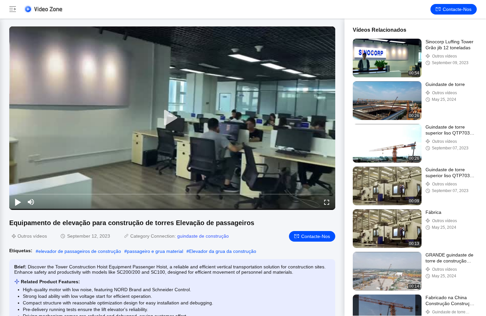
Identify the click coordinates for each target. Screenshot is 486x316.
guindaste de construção (203, 236)
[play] (172, 118)
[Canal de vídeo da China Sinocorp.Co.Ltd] (43, 9)
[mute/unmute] (31, 202)
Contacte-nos (457, 9)
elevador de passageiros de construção (79, 251)
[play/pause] (17, 202)
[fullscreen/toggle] (326, 202)
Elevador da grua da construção (222, 251)
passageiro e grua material (155, 251)
